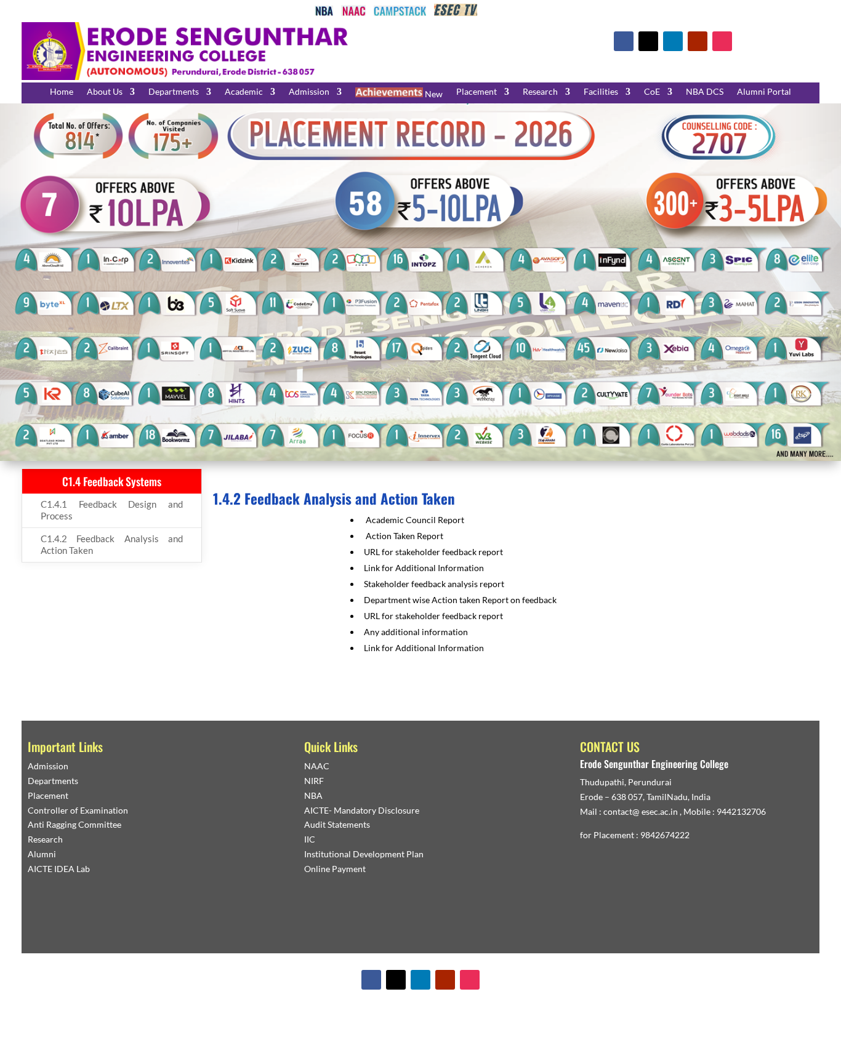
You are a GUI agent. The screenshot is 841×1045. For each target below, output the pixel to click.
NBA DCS (704, 92)
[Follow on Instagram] (722, 41)
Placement (476, 92)
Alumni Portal (764, 92)
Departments (173, 92)
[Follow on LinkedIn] (673, 41)
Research (540, 92)
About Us (105, 92)
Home (61, 92)
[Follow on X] (648, 41)
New (433, 94)
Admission (309, 92)
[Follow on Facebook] (624, 41)
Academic (244, 92)
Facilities (601, 92)
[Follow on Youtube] (697, 41)
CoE (652, 92)
